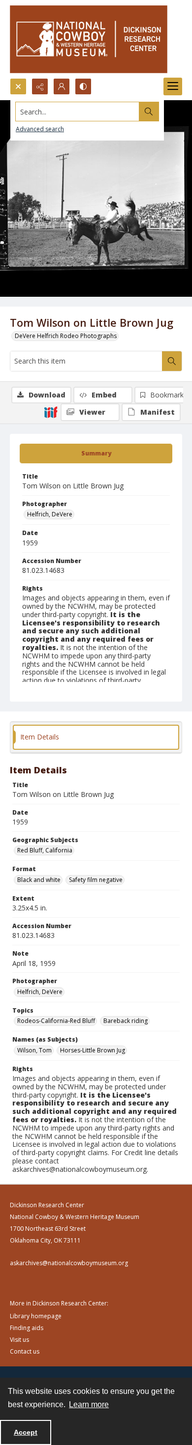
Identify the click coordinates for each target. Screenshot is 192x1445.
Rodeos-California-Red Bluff (56, 1021)
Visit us (19, 1339)
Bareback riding (125, 1021)
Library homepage (36, 1316)
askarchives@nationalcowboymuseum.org (69, 1263)
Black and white (39, 880)
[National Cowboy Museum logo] (88, 39)
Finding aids (26, 1328)
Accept (25, 1432)
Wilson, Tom (34, 1050)
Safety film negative (96, 880)
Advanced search (40, 129)
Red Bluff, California (44, 850)
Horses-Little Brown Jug (92, 1050)
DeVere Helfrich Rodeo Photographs (66, 336)
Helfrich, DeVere (49, 514)
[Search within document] (172, 361)
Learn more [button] (89, 1404)
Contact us (24, 1351)
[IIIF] (51, 411)
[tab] (96, 453)
